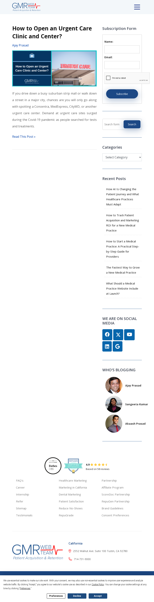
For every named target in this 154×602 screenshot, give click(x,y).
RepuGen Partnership (116, 501)
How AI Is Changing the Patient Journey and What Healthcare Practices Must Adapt (122, 196)
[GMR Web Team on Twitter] (118, 334)
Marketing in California (73, 487)
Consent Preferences (115, 515)
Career (20, 487)
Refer (19, 501)
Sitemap (21, 508)
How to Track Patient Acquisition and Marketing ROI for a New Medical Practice (122, 222)
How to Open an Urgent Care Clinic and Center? (52, 32)
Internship (22, 494)
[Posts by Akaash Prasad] (113, 423)
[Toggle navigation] (138, 7)
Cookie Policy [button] (98, 584)
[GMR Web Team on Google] (117, 346)
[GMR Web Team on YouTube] (129, 334)
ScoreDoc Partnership (116, 494)
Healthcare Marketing (73, 480)
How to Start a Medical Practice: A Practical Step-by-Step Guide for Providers (122, 248)
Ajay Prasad (20, 45)
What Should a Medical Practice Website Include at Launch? (122, 288)
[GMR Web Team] (26, 6)
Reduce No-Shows (71, 508)
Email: (108, 57)
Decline (77, 596)
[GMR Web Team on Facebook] (107, 334)
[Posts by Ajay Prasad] (113, 385)
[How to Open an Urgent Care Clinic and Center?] (54, 68)
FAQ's (19, 480)
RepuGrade (66, 515)
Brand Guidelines (112, 508)
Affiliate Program (113, 487)
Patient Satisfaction (71, 501)
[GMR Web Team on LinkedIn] (107, 346)
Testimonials (24, 515)
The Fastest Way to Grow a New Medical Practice (123, 269)
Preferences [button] (25, 588)
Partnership (109, 480)
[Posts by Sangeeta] (113, 404)
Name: (108, 41)
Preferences (56, 596)
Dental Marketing (70, 494)
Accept (98, 596)
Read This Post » (23, 137)
